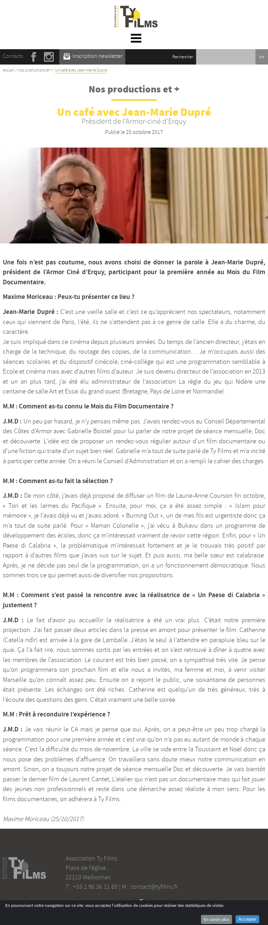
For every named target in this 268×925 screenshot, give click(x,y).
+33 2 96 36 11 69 (95, 886)
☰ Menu (136, 38)
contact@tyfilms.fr (154, 886)
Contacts (13, 56)
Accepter (247, 919)
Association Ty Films (91, 858)
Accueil (9, 70)
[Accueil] (136, 9)
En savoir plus (216, 919)
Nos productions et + (34, 70)
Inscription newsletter (97, 56)
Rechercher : (183, 57)
